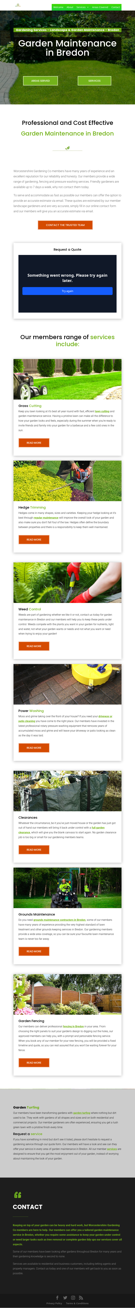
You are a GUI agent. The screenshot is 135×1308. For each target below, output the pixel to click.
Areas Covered (100, 7)
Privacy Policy (54, 1303)
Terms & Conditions (77, 1303)
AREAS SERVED (40, 81)
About (70, 7)
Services (81, 7)
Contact (115, 7)
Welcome (58, 7)
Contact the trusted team (65, 225)
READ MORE (34, 443)
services (112, 1149)
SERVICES (94, 81)
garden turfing (81, 1112)
